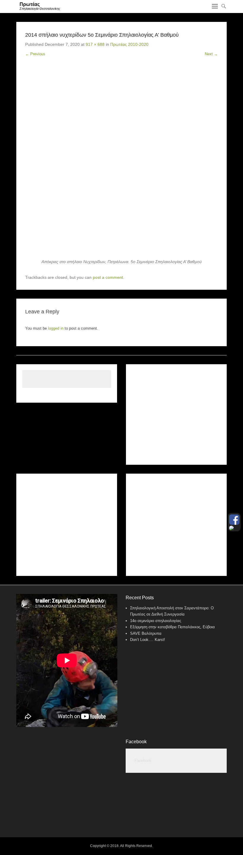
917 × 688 (95, 44)
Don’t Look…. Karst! (147, 639)
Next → (211, 54)
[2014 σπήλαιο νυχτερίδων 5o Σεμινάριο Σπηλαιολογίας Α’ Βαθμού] (121, 162)
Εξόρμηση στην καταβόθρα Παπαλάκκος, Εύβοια (172, 627)
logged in (55, 328)
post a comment (108, 277)
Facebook (136, 741)
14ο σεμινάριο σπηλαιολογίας (155, 620)
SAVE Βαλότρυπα (146, 633)
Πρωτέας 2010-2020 (129, 44)
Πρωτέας (30, 4)
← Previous (35, 54)
